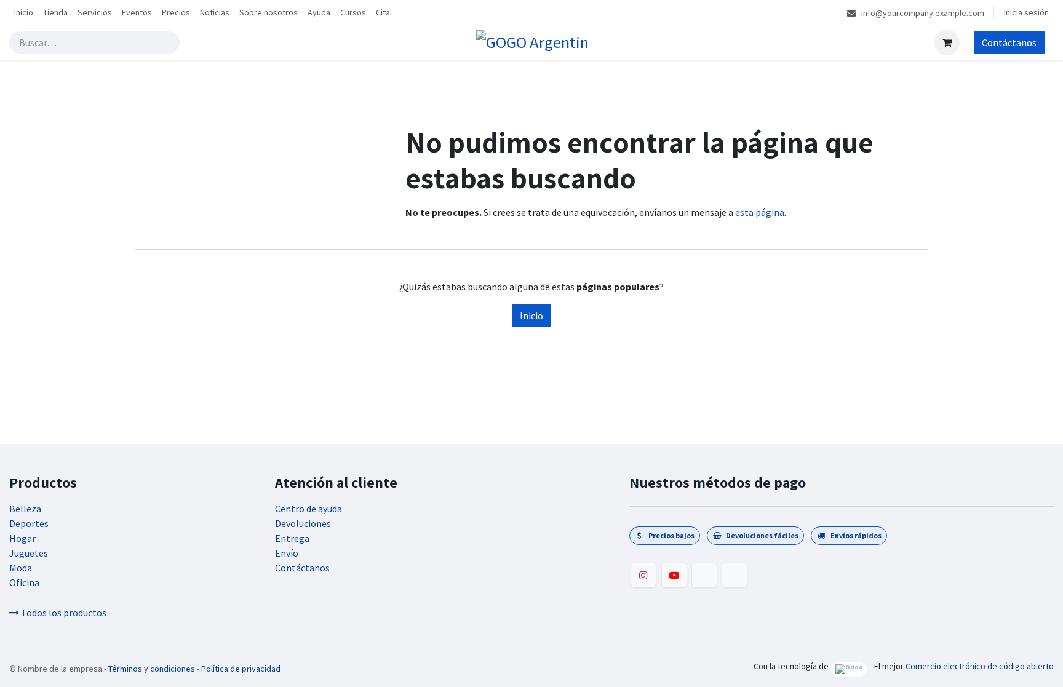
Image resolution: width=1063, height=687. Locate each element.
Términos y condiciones (151, 668)
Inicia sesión (1026, 12)
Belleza (25, 508)
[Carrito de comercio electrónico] (947, 42)
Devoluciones (303, 523)
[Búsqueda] (168, 42)
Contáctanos (1009, 42)
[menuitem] (23, 12)
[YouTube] (674, 575)
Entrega (292, 538)
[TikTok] (704, 575)
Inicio (531, 315)
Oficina (24, 582)
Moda (20, 568)
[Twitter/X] (734, 575)
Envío (286, 553)
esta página (759, 212)
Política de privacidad (241, 668)
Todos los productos (62, 612)
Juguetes (28, 553)
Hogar (22, 538)
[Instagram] (643, 575)
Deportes (29, 523)
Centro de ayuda (308, 508)
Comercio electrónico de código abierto (980, 666)
